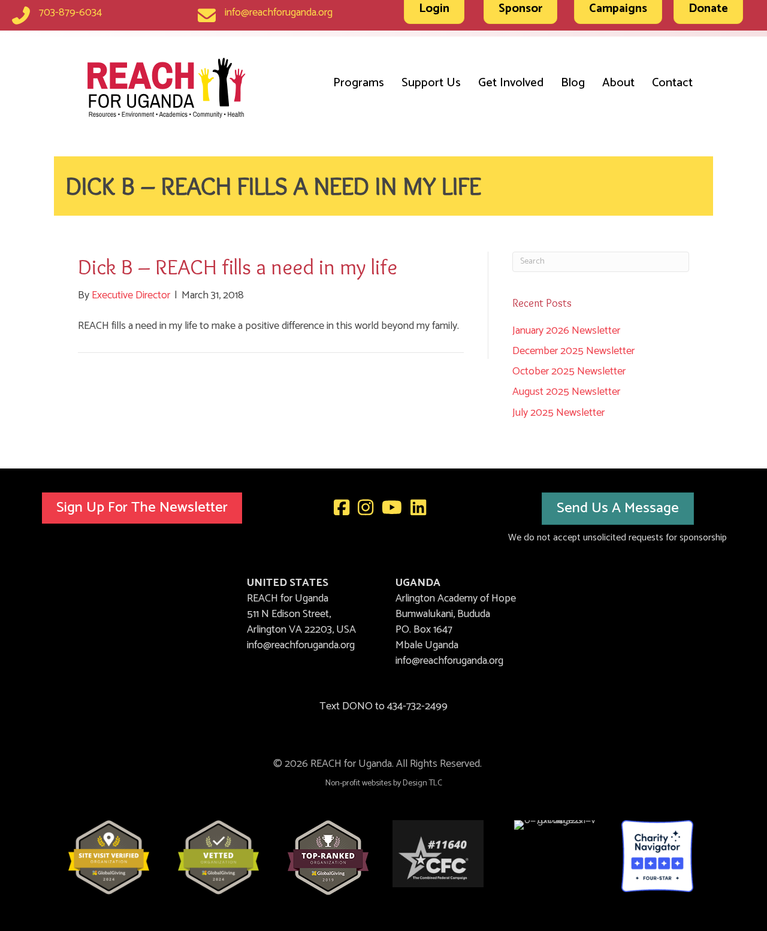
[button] (142, 508)
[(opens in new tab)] (108, 857)
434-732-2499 (417, 706)
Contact (672, 83)
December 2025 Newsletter (573, 351)
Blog (573, 83)
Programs (358, 83)
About (618, 83)
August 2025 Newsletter (566, 392)
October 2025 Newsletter (569, 371)
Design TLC (422, 783)
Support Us (431, 83)
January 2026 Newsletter (566, 331)
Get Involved (510, 83)
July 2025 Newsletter (558, 413)
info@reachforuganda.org (279, 13)
